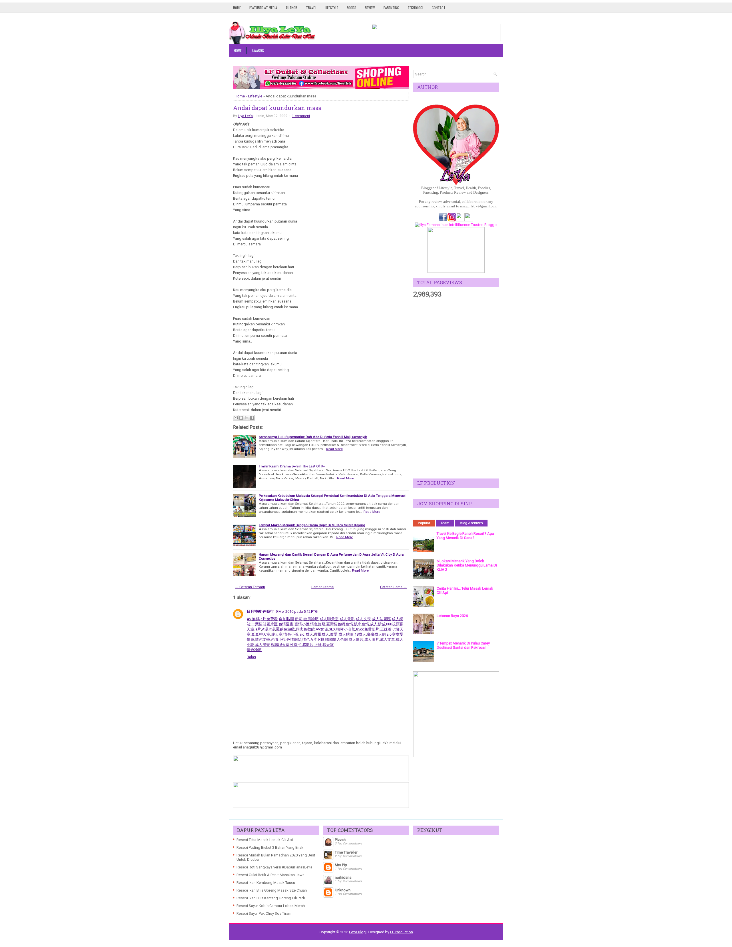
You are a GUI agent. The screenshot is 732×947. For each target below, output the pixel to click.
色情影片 (353, 624)
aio (302, 634)
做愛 (334, 634)
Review (370, 7)
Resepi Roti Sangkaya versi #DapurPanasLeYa (274, 867)
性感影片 (306, 644)
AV (249, 619)
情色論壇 (317, 624)
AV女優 (322, 629)
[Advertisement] (456, 388)
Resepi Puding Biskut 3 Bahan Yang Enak (269, 847)
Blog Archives (471, 523)
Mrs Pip (341, 865)
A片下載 (317, 639)
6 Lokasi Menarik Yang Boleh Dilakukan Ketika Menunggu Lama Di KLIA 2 (467, 565)
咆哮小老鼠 (345, 629)
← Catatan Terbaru (250, 587)
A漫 (265, 629)
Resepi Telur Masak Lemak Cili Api (264, 840)
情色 (306, 639)
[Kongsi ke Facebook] (252, 418)
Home (237, 7)
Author (291, 7)
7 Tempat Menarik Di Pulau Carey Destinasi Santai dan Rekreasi (463, 645)
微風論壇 (311, 619)
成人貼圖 (346, 634)
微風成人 (321, 634)
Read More (334, 449)
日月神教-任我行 (260, 611)
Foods (351, 7)
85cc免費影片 (367, 629)
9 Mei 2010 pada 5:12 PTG (297, 611)
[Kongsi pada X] (246, 418)
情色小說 (291, 634)
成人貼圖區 (381, 619)
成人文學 (363, 619)
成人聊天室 (329, 619)
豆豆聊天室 (260, 634)
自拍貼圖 (286, 619)
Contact (438, 7)
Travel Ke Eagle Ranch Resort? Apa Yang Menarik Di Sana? (465, 535)
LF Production (401, 932)
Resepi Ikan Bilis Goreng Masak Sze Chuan (271, 890)
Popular (424, 523)
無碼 (256, 619)
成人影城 (377, 624)
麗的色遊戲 (285, 629)
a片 (258, 629)
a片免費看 (269, 619)
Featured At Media (263, 7)
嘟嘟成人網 (376, 634)
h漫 (272, 629)
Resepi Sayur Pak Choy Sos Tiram (263, 913)
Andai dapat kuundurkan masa (277, 108)
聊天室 (277, 634)
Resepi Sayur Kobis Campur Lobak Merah (270, 906)
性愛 (294, 644)
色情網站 (294, 639)
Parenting (391, 7)
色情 (365, 624)
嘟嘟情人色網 (336, 639)
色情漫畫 (286, 624)
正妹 (318, 644)
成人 (309, 634)
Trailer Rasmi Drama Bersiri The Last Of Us (292, 466)
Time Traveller (346, 852)
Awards (258, 50)
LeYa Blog (357, 932)
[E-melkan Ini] (235, 418)
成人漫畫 (262, 644)
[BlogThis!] (241, 418)
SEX (332, 629)
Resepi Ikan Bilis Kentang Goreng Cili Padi (270, 898)
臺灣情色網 (335, 624)
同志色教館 (305, 629)
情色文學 (262, 639)
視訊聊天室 (280, 644)
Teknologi (415, 7)
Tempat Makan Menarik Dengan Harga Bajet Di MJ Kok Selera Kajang (312, 525)
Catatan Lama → (393, 587)
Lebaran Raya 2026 (452, 616)
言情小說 (302, 624)
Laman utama (322, 587)
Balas (251, 657)
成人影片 (356, 639)
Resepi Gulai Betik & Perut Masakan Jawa (270, 875)
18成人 (360, 634)
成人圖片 (371, 639)
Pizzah (340, 840)
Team (445, 523)
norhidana (343, 877)
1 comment (301, 116)
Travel (311, 7)
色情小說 (278, 639)
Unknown (343, 890)
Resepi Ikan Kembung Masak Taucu (265, 882)
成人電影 (347, 619)
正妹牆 (386, 629)
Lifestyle (331, 7)
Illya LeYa (245, 116)
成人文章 (387, 639)
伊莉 (299, 619)
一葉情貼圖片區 (264, 624)
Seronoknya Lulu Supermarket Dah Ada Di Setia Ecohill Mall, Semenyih (313, 437)
